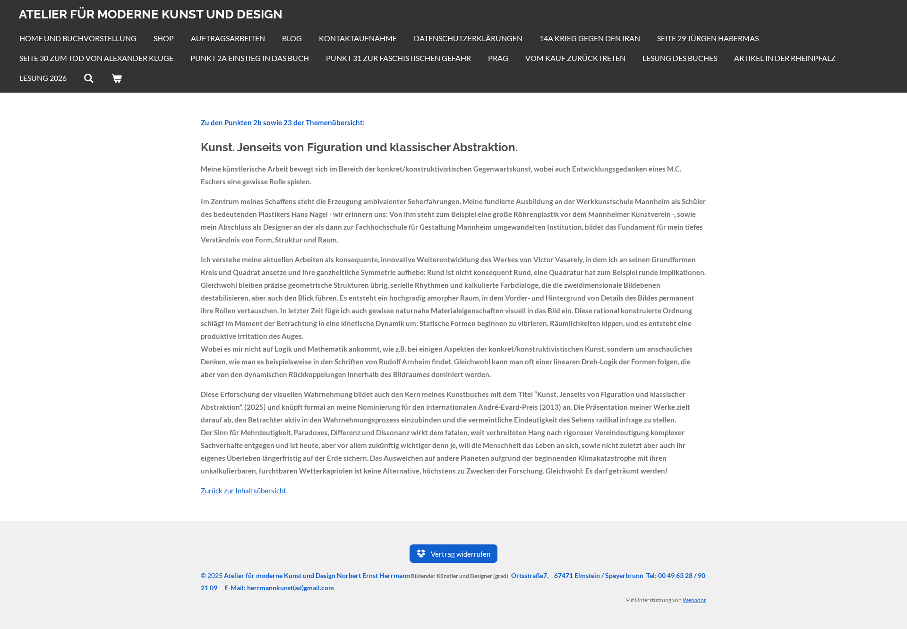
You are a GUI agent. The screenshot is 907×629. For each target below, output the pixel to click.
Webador (694, 599)
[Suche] (88, 78)
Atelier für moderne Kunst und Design (150, 14)
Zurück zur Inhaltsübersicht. (244, 490)
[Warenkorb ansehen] (116, 78)
